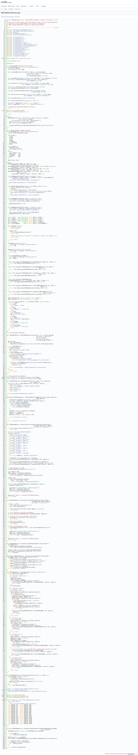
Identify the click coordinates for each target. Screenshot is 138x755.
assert (11, 177)
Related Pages (11, 6)
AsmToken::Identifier (32, 399)
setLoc (14, 348)
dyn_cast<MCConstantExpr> (40, 191)
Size (30, 100)
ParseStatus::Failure (19, 420)
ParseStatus (11, 79)
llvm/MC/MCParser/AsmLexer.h (21, 43)
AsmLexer (10, 104)
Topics (17, 6)
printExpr (16, 314)
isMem (12, 221)
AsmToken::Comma (27, 527)
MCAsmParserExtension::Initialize (19, 121)
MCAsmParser (11, 68)
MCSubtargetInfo (27, 118)
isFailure (16, 384)
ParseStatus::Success (20, 417)
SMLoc (28, 72)
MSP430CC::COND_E (21, 438)
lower (16, 558)
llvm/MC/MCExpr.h (18, 39)
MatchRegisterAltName (24, 378)
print (12, 301)
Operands (38, 73)
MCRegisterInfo (16, 69)
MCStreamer (46, 73)
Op (44, 90)
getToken (17, 243)
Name (14, 400)
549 (3, 700)
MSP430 (11, 9)
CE (35, 192)
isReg (12, 217)
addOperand (16, 182)
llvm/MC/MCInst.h (18, 41)
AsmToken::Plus (17, 589)
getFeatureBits (45, 125)
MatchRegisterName (23, 377)
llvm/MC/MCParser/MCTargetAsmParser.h (24, 46)
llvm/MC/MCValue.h (18, 52)
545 (3, 695)
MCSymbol (10, 549)
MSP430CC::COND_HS (21, 443)
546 (3, 696)
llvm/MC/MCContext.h (19, 38)
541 (3, 690)
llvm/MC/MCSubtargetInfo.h (21, 49)
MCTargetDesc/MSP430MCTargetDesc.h (23, 31)
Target (5, 9)
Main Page (4, 6)
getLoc (37, 559)
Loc (41, 335)
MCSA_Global (36, 551)
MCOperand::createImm (27, 190)
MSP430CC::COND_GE (21, 448)
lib (1, 9)
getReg (17, 249)
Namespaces (24, 6)
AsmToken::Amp (17, 618)
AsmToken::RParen (34, 607)
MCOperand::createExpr (27, 195)
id (26, 309)
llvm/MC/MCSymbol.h (19, 51)
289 (3, 377)
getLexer (38, 104)
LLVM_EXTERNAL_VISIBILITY (27, 688)
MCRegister (23, 78)
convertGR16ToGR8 (23, 700)
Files (37, 6)
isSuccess (16, 387)
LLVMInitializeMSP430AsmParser (16, 690)
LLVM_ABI (16, 688)
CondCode (16, 433)
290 (3, 378)
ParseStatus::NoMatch (22, 407)
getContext (16, 123)
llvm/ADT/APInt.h (18, 37)
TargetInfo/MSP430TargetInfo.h (22, 34)
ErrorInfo (36, 74)
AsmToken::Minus (17, 590)
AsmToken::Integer (18, 588)
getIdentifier (31, 557)
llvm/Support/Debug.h (19, 56)
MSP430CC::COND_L (21, 450)
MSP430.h (15, 32)
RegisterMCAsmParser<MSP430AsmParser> (19, 691)
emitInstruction (16, 350)
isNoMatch (16, 389)
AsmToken (27, 87)
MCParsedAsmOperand (37, 90)
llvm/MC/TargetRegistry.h (21, 53)
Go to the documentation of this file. (10, 17)
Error (15, 353)
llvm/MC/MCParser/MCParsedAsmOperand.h (25, 44)
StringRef (43, 83)
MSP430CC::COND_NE (21, 435)
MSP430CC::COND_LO (21, 440)
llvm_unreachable (13, 393)
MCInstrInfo (25, 119)
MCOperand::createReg (26, 182)
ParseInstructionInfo (28, 83)
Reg (29, 78)
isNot (19, 487)
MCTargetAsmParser (32, 67)
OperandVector (31, 73)
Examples (43, 6)
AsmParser (17, 9)
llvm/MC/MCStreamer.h (19, 48)
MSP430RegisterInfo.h (19, 33)
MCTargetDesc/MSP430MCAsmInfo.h (22, 29)
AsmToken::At (16, 634)
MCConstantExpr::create (30, 463)
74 (3, 110)
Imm (19, 152)
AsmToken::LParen (32, 600)
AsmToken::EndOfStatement (29, 487)
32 (3, 58)
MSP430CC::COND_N (21, 445)
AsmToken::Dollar (29, 469)
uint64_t (29, 74)
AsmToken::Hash (17, 657)
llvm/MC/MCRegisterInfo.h (21, 47)
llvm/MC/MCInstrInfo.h (20, 42)
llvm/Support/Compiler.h (20, 54)
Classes (31, 6)
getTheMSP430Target (38, 691)
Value (19, 677)
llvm (18, 61)
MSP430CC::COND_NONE (22, 453)
